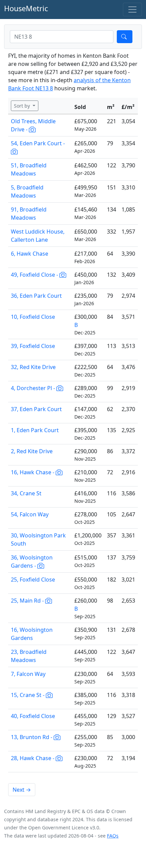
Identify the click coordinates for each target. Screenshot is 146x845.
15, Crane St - (28, 695)
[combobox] (61, 36)
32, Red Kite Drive (33, 367)
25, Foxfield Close (33, 579)
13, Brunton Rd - (32, 737)
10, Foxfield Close (33, 316)
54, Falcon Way (30, 514)
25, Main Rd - (28, 600)
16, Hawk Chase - (33, 472)
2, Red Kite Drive (32, 451)
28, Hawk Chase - (33, 758)
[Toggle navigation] (132, 9)
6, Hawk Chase (29, 253)
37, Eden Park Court (36, 409)
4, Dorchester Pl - (33, 388)
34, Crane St (26, 493)
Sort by (22, 106)
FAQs (112, 835)
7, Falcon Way (28, 674)
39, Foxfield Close (33, 346)
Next (22, 789)
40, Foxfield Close (33, 716)
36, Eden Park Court (36, 295)
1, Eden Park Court (35, 430)
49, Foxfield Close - (35, 274)
